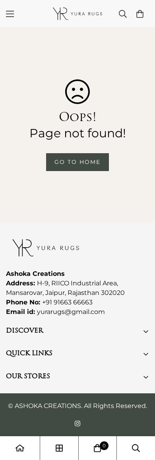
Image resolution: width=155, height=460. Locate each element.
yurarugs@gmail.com (71, 312)
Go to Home (77, 162)
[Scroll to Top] (141, 418)
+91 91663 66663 (67, 302)
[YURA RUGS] (77, 13)
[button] (140, 14)
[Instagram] (77, 423)
